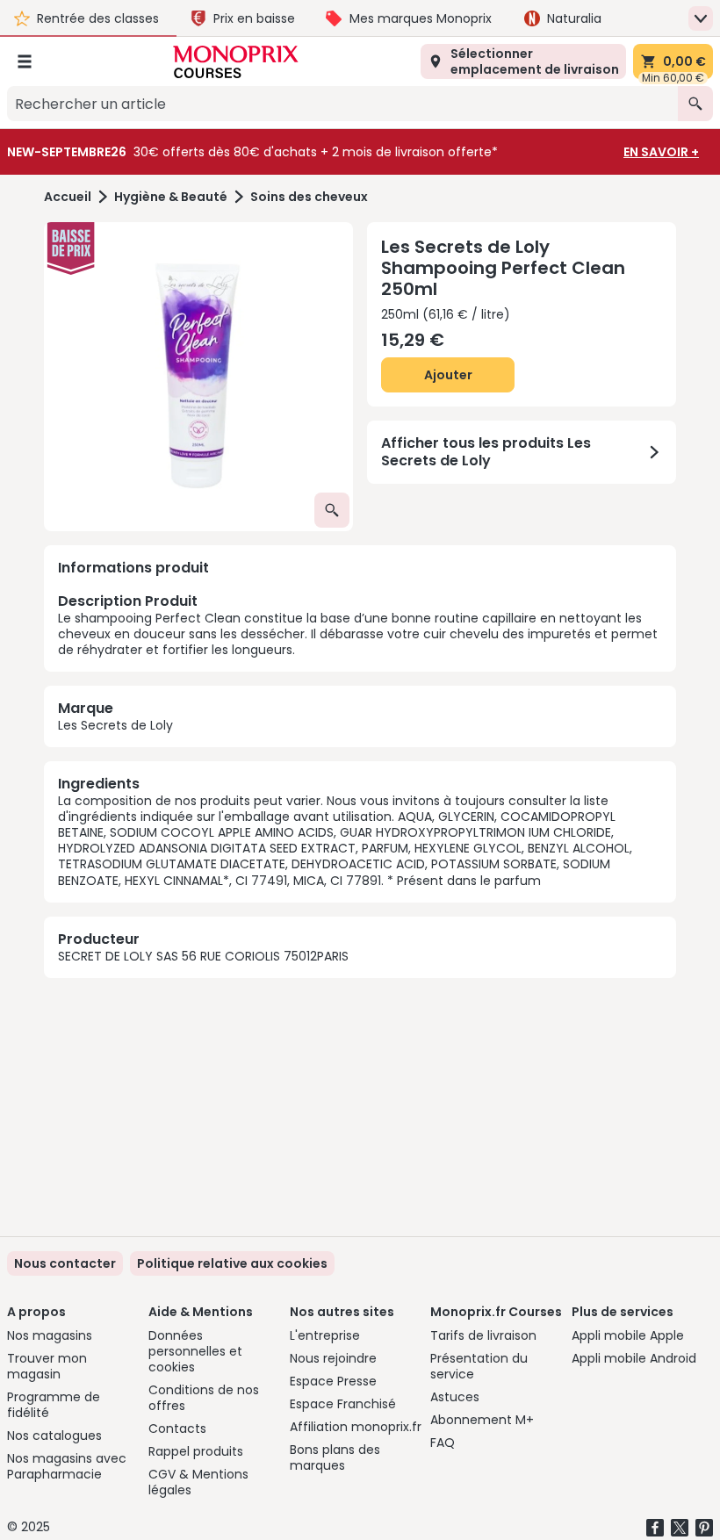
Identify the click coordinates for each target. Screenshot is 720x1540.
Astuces (454, 1397)
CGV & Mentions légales (198, 1482)
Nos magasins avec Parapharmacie (66, 1466)
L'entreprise (325, 1335)
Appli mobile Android (634, 1358)
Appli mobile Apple (628, 1335)
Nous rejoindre (333, 1358)
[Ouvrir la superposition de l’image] (331, 510)
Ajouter (448, 375)
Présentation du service (479, 1366)
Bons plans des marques (335, 1457)
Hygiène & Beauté (170, 197)
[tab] (198, 376)
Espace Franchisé (343, 1404)
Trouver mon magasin (47, 1366)
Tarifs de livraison (483, 1335)
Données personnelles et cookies (195, 1351)
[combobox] (342, 104)
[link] (232, 1263)
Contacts (177, 1428)
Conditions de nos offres (203, 1397)
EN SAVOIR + (661, 152)
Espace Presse (333, 1381)
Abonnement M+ (482, 1419)
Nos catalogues (54, 1435)
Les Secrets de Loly (115, 725)
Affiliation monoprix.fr (355, 1427)
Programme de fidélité (53, 1404)
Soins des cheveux (309, 197)
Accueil (67, 197)
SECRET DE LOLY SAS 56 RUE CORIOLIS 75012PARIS (203, 956)
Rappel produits (195, 1451)
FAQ (442, 1442)
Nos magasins (49, 1335)
